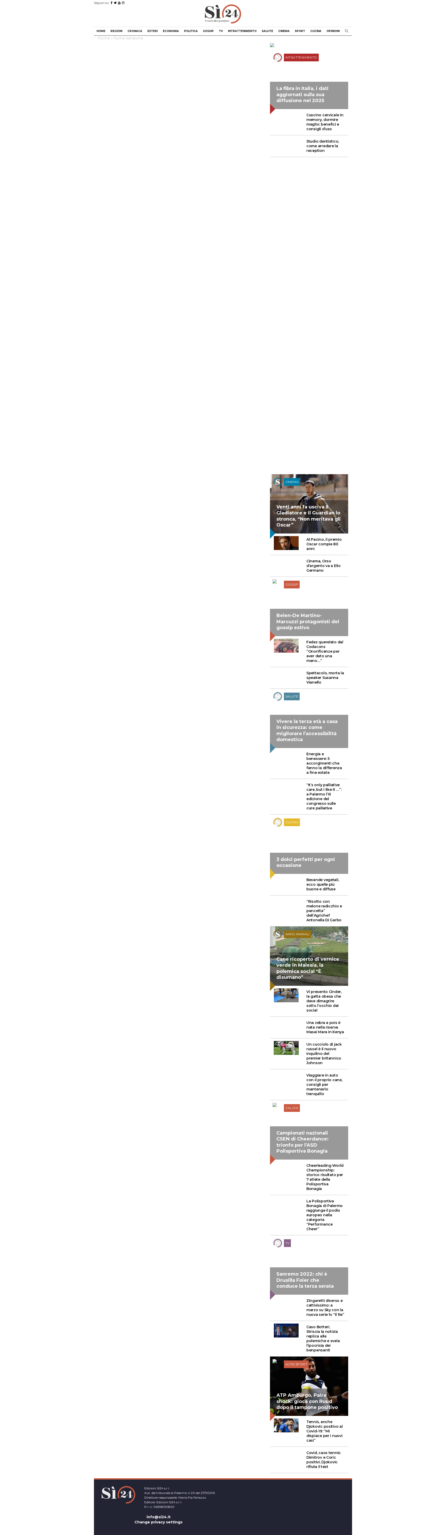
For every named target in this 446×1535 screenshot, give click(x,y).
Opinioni (333, 31)
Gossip (208, 31)
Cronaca (135, 31)
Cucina (315, 31)
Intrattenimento (242, 31)
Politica (191, 31)
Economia (171, 31)
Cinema (284, 31)
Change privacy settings (158, 1522)
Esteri (152, 31)
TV (221, 31)
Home (101, 31)
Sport (300, 31)
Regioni (116, 31)
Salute (267, 31)
